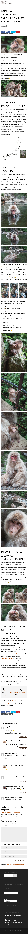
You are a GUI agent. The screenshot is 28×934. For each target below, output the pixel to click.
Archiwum (6, 899)
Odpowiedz (23, 736)
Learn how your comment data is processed (15, 864)
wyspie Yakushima (7, 695)
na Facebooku (10, 703)
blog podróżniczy (14, 700)
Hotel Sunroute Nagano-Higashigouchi (10, 653)
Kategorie (6, 891)
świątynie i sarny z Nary (8, 694)
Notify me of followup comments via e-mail (11, 844)
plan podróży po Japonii (8, 690)
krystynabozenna (9, 727)
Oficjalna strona (6, 329)
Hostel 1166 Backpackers (7, 658)
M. (9, 25)
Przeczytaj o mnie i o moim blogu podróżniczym (13, 884)
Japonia (18, 25)
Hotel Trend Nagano (6, 647)
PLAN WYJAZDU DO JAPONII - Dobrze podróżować (12, 812)
